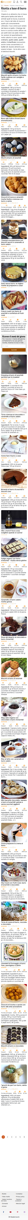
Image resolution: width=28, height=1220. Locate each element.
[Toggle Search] (21, 2)
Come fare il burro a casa (11, 456)
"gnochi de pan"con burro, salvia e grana (14, 1086)
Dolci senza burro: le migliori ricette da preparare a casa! (12, 284)
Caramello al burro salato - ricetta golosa (11, 601)
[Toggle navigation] (25, 2)
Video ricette (6, 1196)
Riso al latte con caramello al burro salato (12, 760)
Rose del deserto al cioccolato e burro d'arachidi (13, 638)
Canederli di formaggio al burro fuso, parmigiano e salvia (13, 964)
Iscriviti (14, 350)
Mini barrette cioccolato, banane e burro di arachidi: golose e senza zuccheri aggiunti (14, 802)
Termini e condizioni (18, 1200)
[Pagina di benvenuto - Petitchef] (2, 5)
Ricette (4, 1194)
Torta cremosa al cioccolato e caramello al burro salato (12, 415)
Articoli (4, 1206)
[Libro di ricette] (14, 2)
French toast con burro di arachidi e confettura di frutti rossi (12, 313)
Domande (5, 1203)
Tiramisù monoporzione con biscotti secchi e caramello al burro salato (12, 242)
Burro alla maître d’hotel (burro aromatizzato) (13, 119)
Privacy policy (20, 1196)
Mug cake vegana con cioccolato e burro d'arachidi (12, 719)
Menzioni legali (20, 1203)
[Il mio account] (17, 2)
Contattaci (19, 1194)
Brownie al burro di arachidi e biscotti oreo (12, 490)
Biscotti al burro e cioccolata (12, 1046)
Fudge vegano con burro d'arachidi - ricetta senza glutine (13, 559)
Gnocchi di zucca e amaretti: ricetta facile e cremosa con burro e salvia (12, 199)
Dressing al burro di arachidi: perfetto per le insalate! (12, 376)
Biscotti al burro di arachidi (11, 678)
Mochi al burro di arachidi (11, 158)
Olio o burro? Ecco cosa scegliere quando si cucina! (11, 532)
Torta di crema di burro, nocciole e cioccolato (14, 923)
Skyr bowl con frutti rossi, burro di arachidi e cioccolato (13, 884)
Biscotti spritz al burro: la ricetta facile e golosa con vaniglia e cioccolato (13, 77)
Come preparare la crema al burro (12, 844)
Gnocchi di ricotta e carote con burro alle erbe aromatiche (13, 1006)
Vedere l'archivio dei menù (6, 1200)
